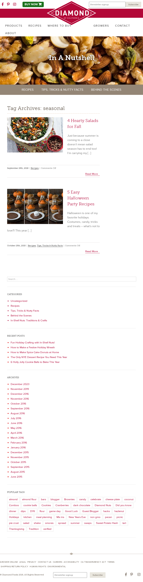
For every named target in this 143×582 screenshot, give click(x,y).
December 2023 (20, 384)
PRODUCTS (13, 25)
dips (23, 511)
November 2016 (20, 398)
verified (47, 529)
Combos (14, 505)
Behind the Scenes (106, 90)
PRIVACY (31, 562)
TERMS (111, 562)
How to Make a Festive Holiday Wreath (33, 347)
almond (13, 499)
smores (49, 523)
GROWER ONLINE (9, 562)
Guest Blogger (90, 511)
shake (37, 523)
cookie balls (30, 505)
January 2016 (18, 447)
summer (75, 523)
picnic (119, 517)
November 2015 (20, 457)
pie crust (14, 523)
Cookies (46, 505)
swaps (88, 523)
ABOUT (10, 33)
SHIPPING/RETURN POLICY (14, 566)
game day (55, 511)
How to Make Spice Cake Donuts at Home (35, 352)
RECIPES (35, 25)
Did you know (123, 505)
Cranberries (62, 505)
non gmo (95, 517)
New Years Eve (77, 517)
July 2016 (16, 418)
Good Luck (71, 511)
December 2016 (20, 394)
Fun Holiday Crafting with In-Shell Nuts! (33, 342)
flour (42, 511)
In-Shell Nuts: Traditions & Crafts (29, 320)
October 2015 (18, 462)
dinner (12, 511)
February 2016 (19, 442)
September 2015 (20, 467)
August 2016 (18, 413)
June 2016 (16, 423)
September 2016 (20, 408)
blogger (55, 499)
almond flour (29, 499)
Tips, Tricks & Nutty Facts (62, 90)
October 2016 (18, 403)
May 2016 (16, 428)
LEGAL (22, 562)
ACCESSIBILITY (71, 562)
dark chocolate (81, 505)
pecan (108, 517)
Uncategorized (19, 301)
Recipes (28, 90)
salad (26, 523)
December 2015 (20, 452)
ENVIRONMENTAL (57, 566)
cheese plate (113, 499)
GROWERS (101, 25)
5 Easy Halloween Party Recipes (80, 198)
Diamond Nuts (103, 505)
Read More (91, 174)
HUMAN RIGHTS (38, 566)
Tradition (34, 529)
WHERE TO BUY (60, 25)
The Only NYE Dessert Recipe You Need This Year (39, 357)
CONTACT (122, 25)
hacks (106, 511)
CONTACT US (44, 562)
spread (62, 523)
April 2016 (16, 433)
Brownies (69, 499)
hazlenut (119, 511)
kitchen (28, 517)
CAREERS (57, 562)
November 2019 (20, 389)
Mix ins (60, 517)
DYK (32, 511)
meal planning (44, 517)
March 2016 (17, 437)
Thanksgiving (16, 529)
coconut (128, 499)
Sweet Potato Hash (107, 523)
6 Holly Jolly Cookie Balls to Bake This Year (35, 362)
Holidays (14, 517)
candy (82, 499)
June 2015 (16, 476)
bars (43, 499)
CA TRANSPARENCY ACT (93, 562)
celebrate (96, 499)
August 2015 (18, 472)
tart (124, 523)
